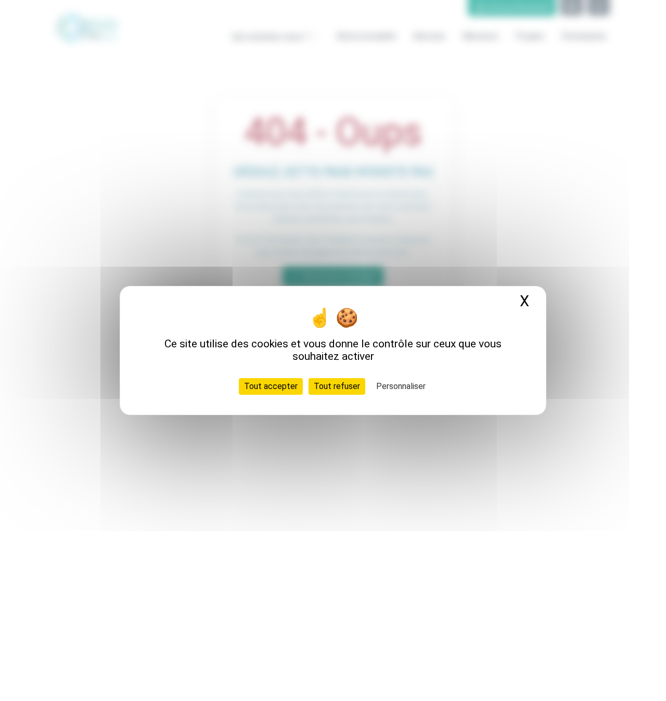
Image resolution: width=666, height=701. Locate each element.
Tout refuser (337, 386)
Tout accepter (271, 386)
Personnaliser (401, 386)
